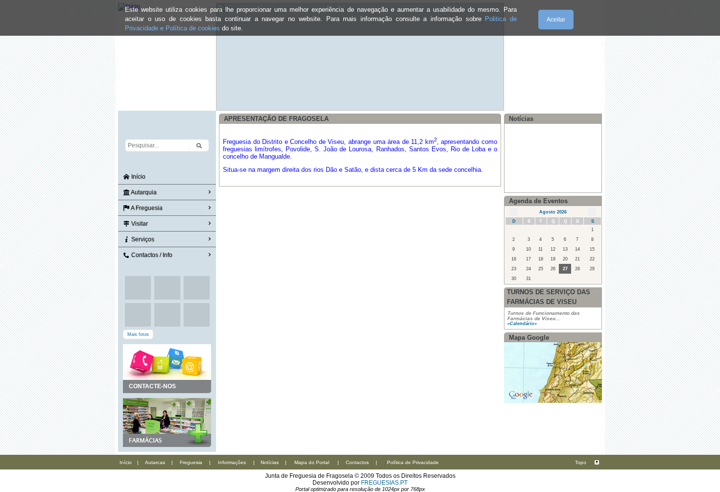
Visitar (139, 223)
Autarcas (155, 462)
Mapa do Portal (311, 462)
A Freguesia (146, 208)
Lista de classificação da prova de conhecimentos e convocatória (546, 134)
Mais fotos (138, 334)
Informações (232, 462)
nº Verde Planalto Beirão (538, 172)
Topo (580, 462)
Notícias (270, 462)
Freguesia (191, 462)
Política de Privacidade (413, 462)
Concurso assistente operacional (546, 154)
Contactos (357, 462)
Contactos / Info (151, 255)
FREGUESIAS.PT (384, 482)
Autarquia (143, 192)
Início (137, 176)
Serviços (142, 239)
